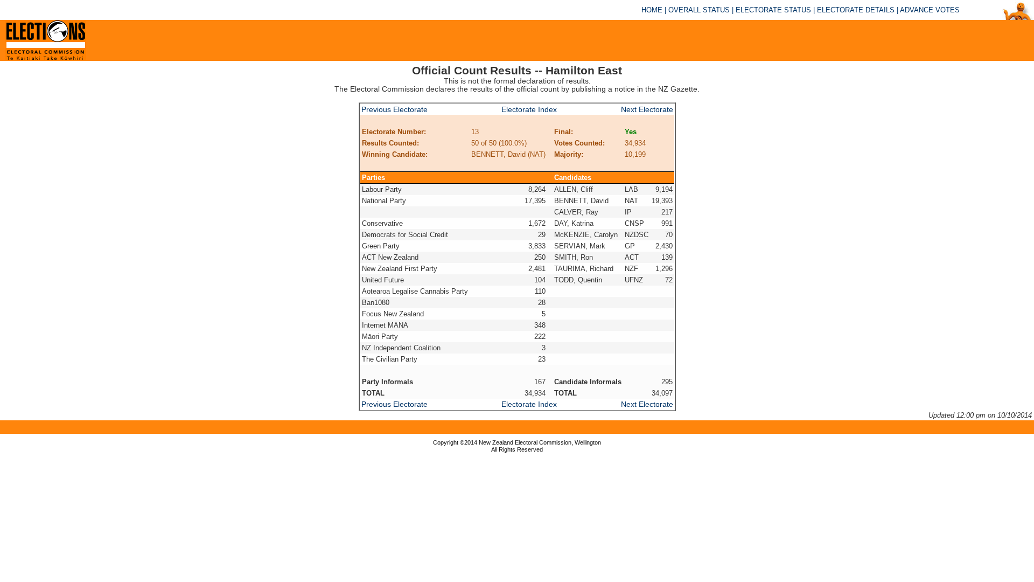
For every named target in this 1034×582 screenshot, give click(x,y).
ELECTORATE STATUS (773, 10)
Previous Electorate (394, 109)
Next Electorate (647, 109)
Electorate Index (529, 109)
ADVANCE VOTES (930, 10)
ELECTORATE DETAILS (856, 10)
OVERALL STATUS (699, 10)
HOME (651, 10)
